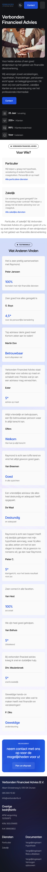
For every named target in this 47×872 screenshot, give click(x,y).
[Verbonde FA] (8, 5)
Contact (31, 5)
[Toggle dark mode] (20, 5)
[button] (42, 5)
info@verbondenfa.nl (11, 798)
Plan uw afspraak (23, 765)
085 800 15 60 (8, 793)
